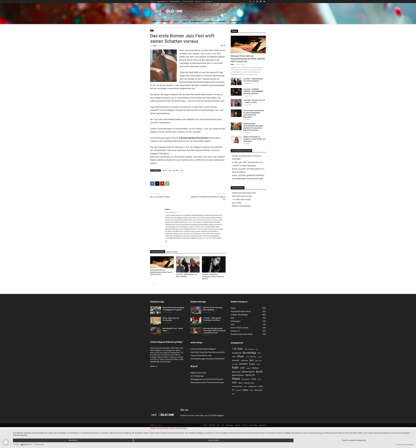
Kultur (252, 364)
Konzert (243, 364)
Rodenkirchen (249, 383)
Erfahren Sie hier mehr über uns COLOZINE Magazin (202, 415)
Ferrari (253, 357)
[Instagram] (257, 1)
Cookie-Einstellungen (159, 428)
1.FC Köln (237, 349)
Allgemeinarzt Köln (198, 372)
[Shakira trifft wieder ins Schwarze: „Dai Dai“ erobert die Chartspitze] (236, 139)
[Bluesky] (264, 1)
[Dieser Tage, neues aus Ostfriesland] (155, 320)
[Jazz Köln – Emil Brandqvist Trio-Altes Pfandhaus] (188, 264)
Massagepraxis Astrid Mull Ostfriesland (206, 379)
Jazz (184, 21)
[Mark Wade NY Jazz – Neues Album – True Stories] (155, 331)
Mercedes (236, 372)
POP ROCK (165, 21)
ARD (257, 349)
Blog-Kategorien (161, 1)
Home (152, 1)
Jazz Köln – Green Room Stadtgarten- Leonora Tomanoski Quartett (213, 276)
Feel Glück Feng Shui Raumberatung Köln (207, 352)
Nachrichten (238, 375)
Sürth (260, 386)
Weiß (251, 390)
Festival (164, 170)
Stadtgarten (252, 386)
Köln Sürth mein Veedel (242, 196)
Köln (176, 21)
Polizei (259, 379)
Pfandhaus (245, 379)
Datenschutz (158, 425)
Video (245, 390)
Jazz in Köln (236, 202)
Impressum (198, 1)
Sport (245, 386)
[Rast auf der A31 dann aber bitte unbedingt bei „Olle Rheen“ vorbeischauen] (195, 310)
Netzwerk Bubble (174, 1)
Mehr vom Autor (172, 252)
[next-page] (155, 283)
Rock (240, 383)
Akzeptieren (213, 440)
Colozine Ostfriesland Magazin (203, 349)
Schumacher (237, 386)
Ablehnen (73, 440)
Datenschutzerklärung (408, 444)
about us (153, 366)
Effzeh (240, 356)
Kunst (258, 364)
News (236, 378)
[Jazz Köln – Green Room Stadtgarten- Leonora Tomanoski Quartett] (214, 264)
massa (248, 368)
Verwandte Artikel (157, 252)
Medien (255, 368)
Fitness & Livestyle (188, 1)
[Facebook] (253, 1)
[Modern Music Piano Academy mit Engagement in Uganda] (155, 310)
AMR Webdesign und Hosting (166, 360)
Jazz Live (258, 360)
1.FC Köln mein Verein (241, 199)
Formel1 (236, 360)
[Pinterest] (162, 183)
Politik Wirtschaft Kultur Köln (244, 193)
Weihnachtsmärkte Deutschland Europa (207, 382)
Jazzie (154, 45)
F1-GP (247, 357)
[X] (157, 183)
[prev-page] (151, 283)
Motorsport (253, 21)
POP (234, 382)
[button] (250, 1)
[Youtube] (260, 1)
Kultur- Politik (237, 21)
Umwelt (238, 390)
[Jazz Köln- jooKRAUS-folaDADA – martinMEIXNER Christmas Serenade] (236, 92)
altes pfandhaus (249, 349)
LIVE (182, 170)
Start (151, 27)
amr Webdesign (197, 376)
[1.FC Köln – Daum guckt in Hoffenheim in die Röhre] (195, 321)
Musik (259, 371)
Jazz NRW (175, 170)
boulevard (236, 353)
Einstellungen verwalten (354, 440)
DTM (234, 357)
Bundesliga (196, 21)
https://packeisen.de (171, 212)
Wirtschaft (258, 390)
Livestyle (209, 21)
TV (233, 390)
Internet (222, 21)
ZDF (233, 394)
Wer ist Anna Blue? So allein (160, 197)
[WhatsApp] (167, 183)
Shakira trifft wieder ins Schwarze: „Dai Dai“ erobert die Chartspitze (254, 139)
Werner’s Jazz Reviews (241, 206)
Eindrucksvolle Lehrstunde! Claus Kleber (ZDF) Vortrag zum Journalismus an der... (214, 331)
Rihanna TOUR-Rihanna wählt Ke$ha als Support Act (208, 198)
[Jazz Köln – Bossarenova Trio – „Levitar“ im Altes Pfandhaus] (236, 103)
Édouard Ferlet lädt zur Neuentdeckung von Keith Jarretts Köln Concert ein (161, 272)
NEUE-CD (250, 375)
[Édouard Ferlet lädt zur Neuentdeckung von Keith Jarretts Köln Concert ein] (162, 262)
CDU (259, 353)
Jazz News (207, 1)
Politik (253, 379)
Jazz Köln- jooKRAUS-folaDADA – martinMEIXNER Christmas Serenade (253, 91)
